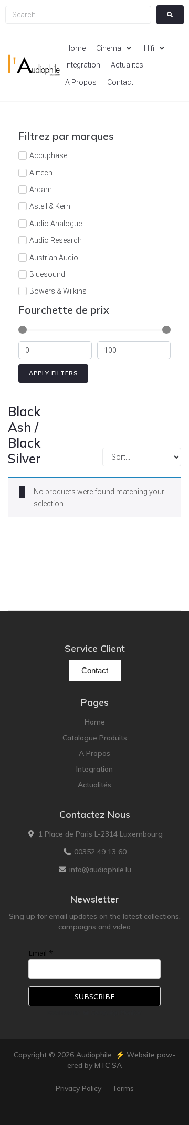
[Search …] (78, 15)
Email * (40, 953)
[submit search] (170, 14)
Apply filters (53, 373)
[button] (115, 48)
